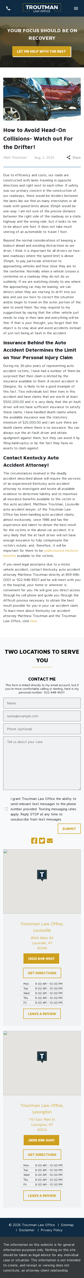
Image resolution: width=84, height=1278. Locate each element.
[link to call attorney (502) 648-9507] (8, 8)
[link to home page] (42, 8)
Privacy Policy (52, 1230)
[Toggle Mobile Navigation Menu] (76, 8)
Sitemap (67, 1225)
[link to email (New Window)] (50, 840)
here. (34, 621)
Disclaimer (27, 1230)
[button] (42, 875)
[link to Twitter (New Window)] (42, 840)
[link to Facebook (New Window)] (34, 840)
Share (76, 157)
